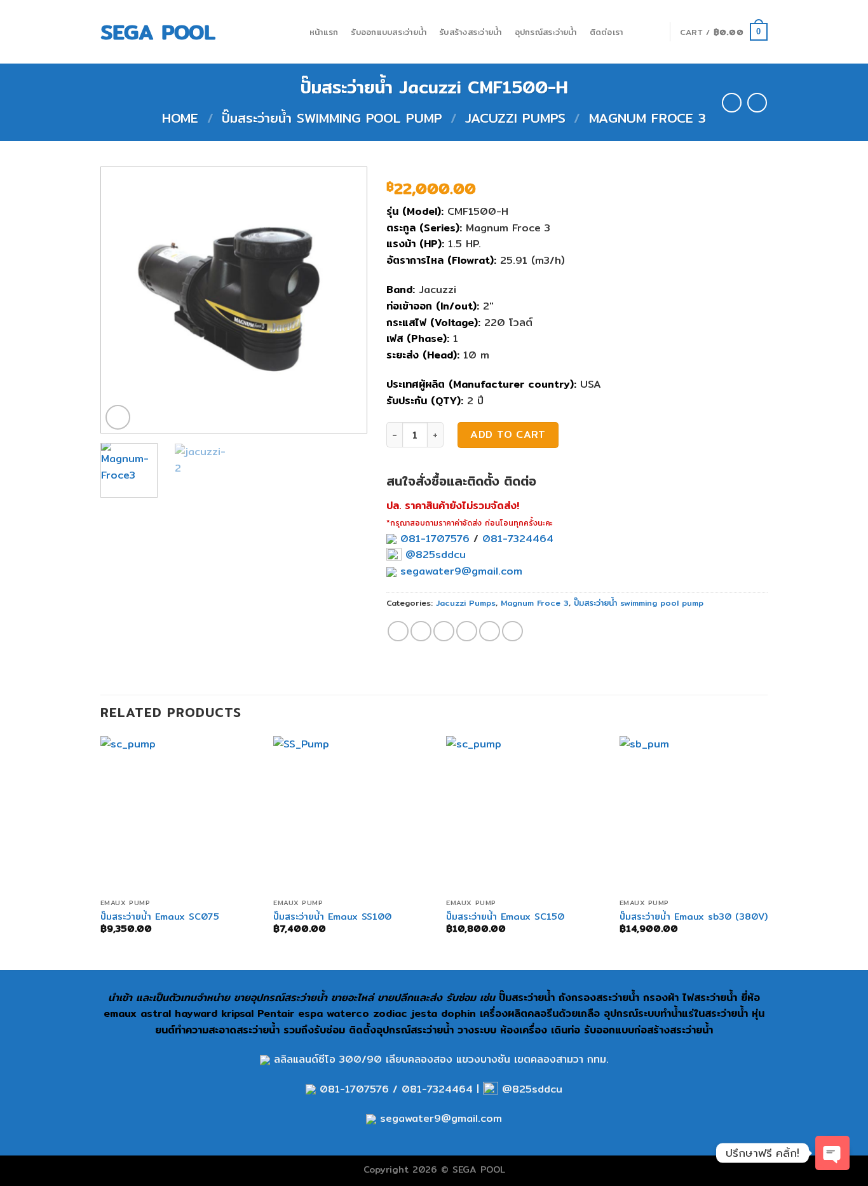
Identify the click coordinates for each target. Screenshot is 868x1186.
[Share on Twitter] (420, 631)
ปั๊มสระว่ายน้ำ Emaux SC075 (159, 917)
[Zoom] (117, 417)
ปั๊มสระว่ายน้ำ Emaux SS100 (332, 917)
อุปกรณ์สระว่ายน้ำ (546, 31)
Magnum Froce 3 (647, 117)
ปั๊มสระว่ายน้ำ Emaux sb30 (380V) (694, 917)
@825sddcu (434, 554)
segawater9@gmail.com (459, 571)
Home (180, 117)
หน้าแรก (324, 31)
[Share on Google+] (489, 631)
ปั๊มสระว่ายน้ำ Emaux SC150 (505, 917)
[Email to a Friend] (443, 631)
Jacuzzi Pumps (515, 117)
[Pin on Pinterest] (466, 631)
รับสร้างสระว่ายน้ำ (470, 31)
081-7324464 (517, 539)
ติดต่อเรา (606, 31)
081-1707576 (435, 539)
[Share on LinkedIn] (512, 631)
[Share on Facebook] (398, 631)
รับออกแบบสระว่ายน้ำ (388, 31)
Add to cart (507, 434)
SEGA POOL (157, 32)
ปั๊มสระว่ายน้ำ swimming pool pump (332, 117)
